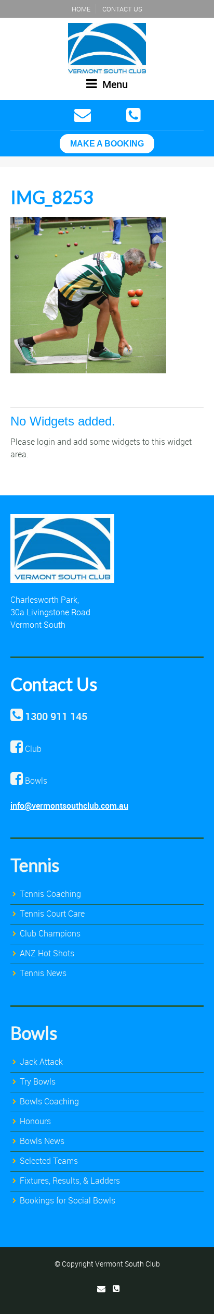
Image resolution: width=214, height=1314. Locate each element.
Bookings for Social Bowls (67, 1200)
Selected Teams (49, 1160)
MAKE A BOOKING (107, 143)
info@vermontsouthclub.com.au (69, 805)
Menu (114, 84)
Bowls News (42, 1141)
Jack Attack (41, 1061)
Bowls (33, 1032)
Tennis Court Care (52, 913)
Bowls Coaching (49, 1101)
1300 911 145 (56, 716)
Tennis (34, 864)
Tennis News (43, 973)
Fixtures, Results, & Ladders (70, 1180)
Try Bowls (38, 1081)
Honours (35, 1121)
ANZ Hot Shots (47, 953)
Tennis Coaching (50, 893)
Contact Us (122, 9)
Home (81, 9)
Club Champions (50, 933)
